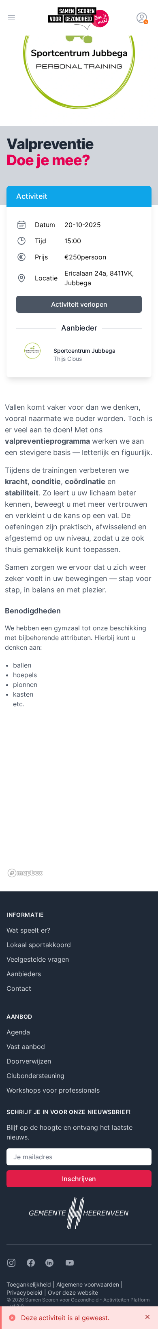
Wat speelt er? (28, 930)
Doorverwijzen (28, 1061)
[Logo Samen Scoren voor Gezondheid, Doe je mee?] (79, 17)
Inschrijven (79, 1179)
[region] (79, 799)
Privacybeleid (25, 1292)
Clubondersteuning (35, 1076)
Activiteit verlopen (79, 304)
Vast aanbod (25, 1047)
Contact (18, 988)
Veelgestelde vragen (37, 959)
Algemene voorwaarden (88, 1284)
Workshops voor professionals (53, 1090)
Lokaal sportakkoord (38, 945)
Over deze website (73, 1292)
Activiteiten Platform (126, 1300)
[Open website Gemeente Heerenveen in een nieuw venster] (78, 1213)
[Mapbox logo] (25, 873)
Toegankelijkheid (29, 1284)
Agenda (18, 1032)
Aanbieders (23, 974)
